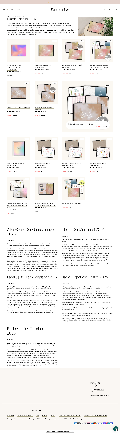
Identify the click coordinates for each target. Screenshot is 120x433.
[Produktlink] (18, 57)
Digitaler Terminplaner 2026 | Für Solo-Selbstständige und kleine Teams (17, 205)
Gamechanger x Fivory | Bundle (71, 203)
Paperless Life (100, 389)
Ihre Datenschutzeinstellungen (63, 431)
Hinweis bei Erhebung (51, 431)
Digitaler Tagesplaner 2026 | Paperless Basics (43, 164)
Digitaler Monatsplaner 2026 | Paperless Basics (99, 164)
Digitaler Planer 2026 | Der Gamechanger (43, 66)
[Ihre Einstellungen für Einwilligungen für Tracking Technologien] (117, 430)
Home (8, 16)
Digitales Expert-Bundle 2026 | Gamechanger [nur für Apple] (99, 66)
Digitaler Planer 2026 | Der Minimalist (18, 107)
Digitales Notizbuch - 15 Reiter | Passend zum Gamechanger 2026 (45, 204)
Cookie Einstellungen (76, 419)
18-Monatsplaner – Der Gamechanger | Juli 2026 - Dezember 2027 (15, 67)
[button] (106, 9)
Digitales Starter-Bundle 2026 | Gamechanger (72, 66)
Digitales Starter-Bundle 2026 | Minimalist (44, 108)
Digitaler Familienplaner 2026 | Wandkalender (16, 164)
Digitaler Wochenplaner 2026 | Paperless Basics (71, 164)
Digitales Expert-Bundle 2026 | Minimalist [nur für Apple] (81, 124)
